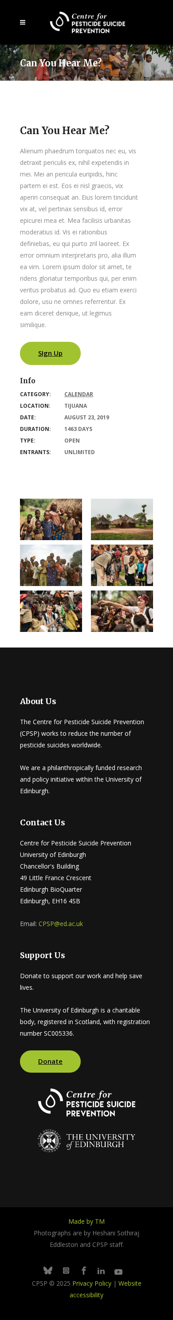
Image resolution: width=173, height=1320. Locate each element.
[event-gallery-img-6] (51, 519)
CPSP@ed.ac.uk (61, 923)
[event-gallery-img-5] (122, 519)
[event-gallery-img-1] (122, 611)
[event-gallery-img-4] (51, 565)
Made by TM (86, 1221)
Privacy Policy (91, 1283)
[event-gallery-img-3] (122, 565)
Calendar (78, 394)
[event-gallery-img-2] (51, 611)
